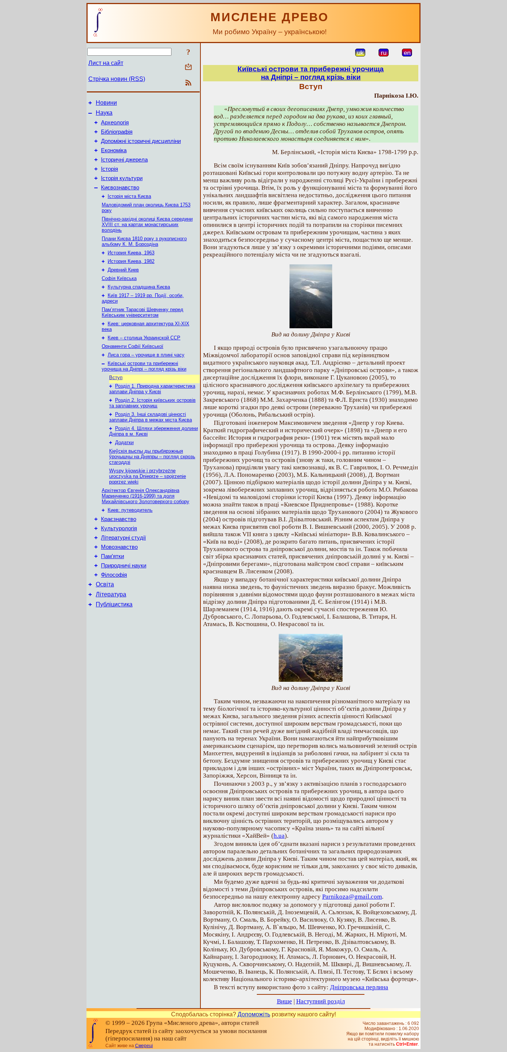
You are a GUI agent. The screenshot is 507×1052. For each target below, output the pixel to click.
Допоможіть (254, 1014)
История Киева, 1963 (131, 252)
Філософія (114, 575)
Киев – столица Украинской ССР (144, 338)
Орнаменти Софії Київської (132, 346)
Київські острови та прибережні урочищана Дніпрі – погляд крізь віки (311, 73)
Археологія (115, 123)
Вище (284, 1001)
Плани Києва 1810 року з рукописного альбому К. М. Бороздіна (144, 241)
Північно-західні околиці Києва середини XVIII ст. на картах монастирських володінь (147, 224)
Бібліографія (117, 132)
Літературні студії (123, 538)
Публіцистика (114, 604)
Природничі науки (123, 566)
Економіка (114, 150)
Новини (106, 103)
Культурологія (119, 528)
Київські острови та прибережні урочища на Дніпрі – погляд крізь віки (144, 366)
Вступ (115, 377)
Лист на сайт (105, 63)
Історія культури (122, 178)
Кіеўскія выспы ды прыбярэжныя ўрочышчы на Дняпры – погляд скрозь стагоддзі (152, 456)
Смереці (144, 1045)
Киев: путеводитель (130, 510)
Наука (104, 113)
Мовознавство (119, 547)
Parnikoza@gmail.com (352, 896)
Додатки (124, 442)
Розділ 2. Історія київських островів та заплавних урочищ (152, 402)
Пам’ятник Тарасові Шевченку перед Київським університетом (142, 312)
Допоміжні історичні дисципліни (141, 141)
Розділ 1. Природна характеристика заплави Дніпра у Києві (152, 388)
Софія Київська (119, 278)
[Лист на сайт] (188, 67)
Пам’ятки (112, 556)
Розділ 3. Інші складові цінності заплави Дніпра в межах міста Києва (150, 417)
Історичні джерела (124, 160)
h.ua (279, 835)
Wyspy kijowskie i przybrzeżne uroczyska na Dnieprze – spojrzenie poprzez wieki (147, 476)
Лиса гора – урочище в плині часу (146, 355)
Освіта (105, 584)
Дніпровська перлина (359, 987)
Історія (109, 169)
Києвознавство (120, 187)
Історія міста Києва (129, 196)
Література (111, 594)
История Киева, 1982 (131, 261)
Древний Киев (123, 270)
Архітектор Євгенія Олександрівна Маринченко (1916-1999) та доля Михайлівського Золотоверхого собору (145, 496)
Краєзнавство (118, 519)
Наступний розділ (320, 1001)
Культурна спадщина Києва (139, 287)
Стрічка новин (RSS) (116, 79)
